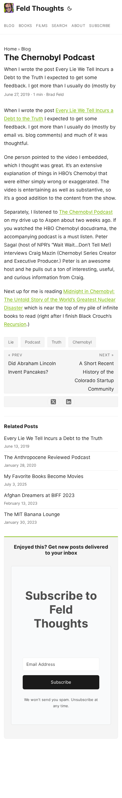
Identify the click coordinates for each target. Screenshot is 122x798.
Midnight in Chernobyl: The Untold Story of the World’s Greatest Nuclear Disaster (59, 300)
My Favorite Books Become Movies (43, 476)
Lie (11, 342)
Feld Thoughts (40, 8)
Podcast (32, 342)
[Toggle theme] (69, 8)
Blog (26, 49)
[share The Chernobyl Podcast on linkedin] (68, 402)
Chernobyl (82, 342)
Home (10, 49)
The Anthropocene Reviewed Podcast (47, 457)
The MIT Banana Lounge (32, 514)
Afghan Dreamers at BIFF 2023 (39, 495)
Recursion (15, 324)
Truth (56, 342)
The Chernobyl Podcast (86, 212)
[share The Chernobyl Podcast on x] (53, 402)
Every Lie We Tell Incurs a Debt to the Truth (53, 438)
